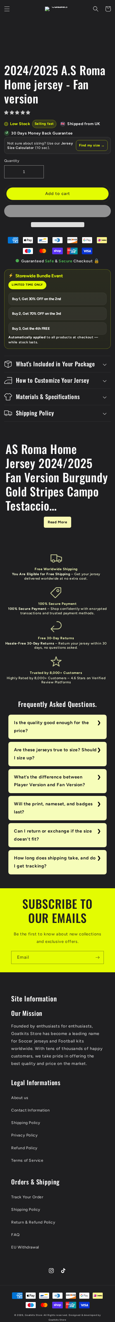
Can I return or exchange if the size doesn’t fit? (53, 835)
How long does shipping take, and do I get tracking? (55, 862)
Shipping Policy (25, 1122)
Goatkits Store (34, 1315)
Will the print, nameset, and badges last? (53, 807)
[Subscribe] (97, 957)
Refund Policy (24, 1148)
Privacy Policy (24, 1135)
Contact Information (30, 1110)
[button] (18, 112)
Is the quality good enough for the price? (51, 726)
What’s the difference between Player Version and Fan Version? (49, 781)
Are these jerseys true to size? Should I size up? (55, 753)
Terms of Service (27, 1160)
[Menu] (7, 9)
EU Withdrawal (25, 1247)
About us (19, 1097)
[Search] (96, 9)
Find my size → (92, 145)
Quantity (11, 161)
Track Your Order (27, 1197)
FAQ (15, 1234)
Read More (57, 522)
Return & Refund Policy (33, 1222)
